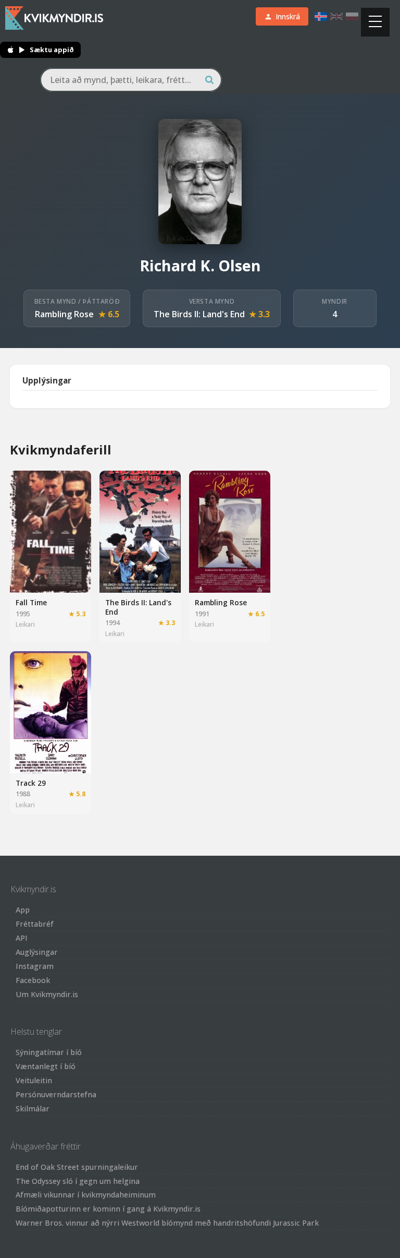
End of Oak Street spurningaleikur (77, 1167)
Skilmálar (32, 1108)
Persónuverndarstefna (56, 1094)
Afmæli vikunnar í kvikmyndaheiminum (86, 1195)
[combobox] (131, 80)
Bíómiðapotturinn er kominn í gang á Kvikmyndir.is (108, 1209)
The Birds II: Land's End (199, 314)
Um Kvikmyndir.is (47, 994)
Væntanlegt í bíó (46, 1066)
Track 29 (31, 783)
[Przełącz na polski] (352, 16)
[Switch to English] (336, 16)
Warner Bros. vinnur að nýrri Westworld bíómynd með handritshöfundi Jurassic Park (167, 1223)
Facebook (33, 980)
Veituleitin (34, 1080)
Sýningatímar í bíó (49, 1052)
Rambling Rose (64, 314)
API (22, 938)
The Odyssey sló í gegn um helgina (78, 1181)
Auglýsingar (37, 952)
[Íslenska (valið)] (321, 16)
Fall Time (31, 602)
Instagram (35, 966)
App (23, 910)
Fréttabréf (35, 924)
